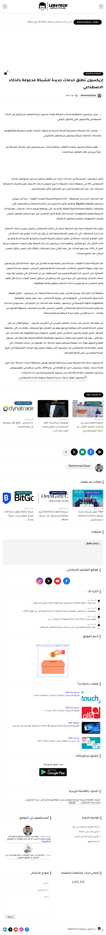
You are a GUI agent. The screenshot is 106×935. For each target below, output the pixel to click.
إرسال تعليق (92, 544)
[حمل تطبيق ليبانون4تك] (53, 778)
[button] (90, 452)
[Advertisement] (53, 51)
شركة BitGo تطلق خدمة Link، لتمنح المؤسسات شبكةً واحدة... (19, 516)
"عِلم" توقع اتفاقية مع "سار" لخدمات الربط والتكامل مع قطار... (67, 627)
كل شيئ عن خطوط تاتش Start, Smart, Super (58, 741)
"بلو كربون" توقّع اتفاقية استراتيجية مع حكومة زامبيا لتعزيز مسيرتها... (63, 603)
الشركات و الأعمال (93, 74)
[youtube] (57, 580)
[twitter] (48, 580)
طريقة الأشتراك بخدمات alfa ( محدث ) (62, 711)
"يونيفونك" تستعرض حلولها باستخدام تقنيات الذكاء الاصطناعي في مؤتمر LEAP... (58, 611)
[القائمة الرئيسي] (101, 6)
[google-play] (5, 929)
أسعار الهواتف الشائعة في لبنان (85, 827)
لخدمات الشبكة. (84, 204)
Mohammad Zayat (88, 96)
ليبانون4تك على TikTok (89, 831)
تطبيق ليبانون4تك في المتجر (86, 836)
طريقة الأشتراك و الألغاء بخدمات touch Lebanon (57, 696)
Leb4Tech (72, 929)
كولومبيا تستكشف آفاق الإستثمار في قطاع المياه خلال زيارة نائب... (55, 427)
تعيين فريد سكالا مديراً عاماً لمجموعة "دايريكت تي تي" (71, 619)
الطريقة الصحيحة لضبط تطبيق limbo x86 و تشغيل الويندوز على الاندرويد (46, 726)
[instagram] (39, 580)
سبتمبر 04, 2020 (72, 693)
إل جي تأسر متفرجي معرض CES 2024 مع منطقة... (48, 22)
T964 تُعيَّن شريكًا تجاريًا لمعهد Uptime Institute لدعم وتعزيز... (90, 516)
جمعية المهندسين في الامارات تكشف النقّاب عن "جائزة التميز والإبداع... (89, 427)
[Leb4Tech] (53, 6)
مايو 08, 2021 (74, 723)
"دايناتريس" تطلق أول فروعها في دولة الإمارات (18, 425)
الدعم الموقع (93, 841)
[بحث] (5, 6)
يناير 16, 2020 (74, 738)
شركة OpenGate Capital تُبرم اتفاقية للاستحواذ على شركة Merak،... (53, 516)
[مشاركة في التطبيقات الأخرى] (66, 452)
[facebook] (66, 580)
